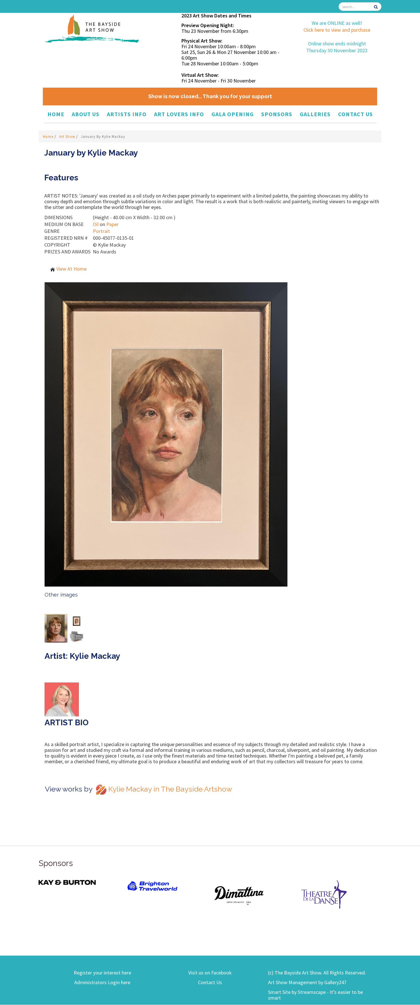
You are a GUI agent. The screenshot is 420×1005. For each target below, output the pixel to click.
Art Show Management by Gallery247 (307, 982)
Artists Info (127, 114)
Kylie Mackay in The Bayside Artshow (170, 789)
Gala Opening (232, 114)
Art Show (67, 136)
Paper (112, 224)
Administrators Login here (102, 982)
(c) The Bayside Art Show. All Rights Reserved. (317, 972)
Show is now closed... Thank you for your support (210, 96)
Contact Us (355, 114)
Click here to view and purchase (336, 30)
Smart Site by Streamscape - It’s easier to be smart (315, 995)
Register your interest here (102, 972)
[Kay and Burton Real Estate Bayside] (67, 882)
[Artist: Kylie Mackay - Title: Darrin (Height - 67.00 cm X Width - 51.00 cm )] (56, 627)
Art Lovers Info (179, 114)
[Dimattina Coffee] (238, 895)
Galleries (315, 114)
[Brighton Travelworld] (152, 886)
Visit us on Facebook (210, 972)
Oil (96, 224)
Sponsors (276, 114)
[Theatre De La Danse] (324, 894)
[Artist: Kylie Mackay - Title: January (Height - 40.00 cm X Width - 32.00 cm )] (213, 434)
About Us (85, 114)
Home (55, 114)
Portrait (101, 231)
